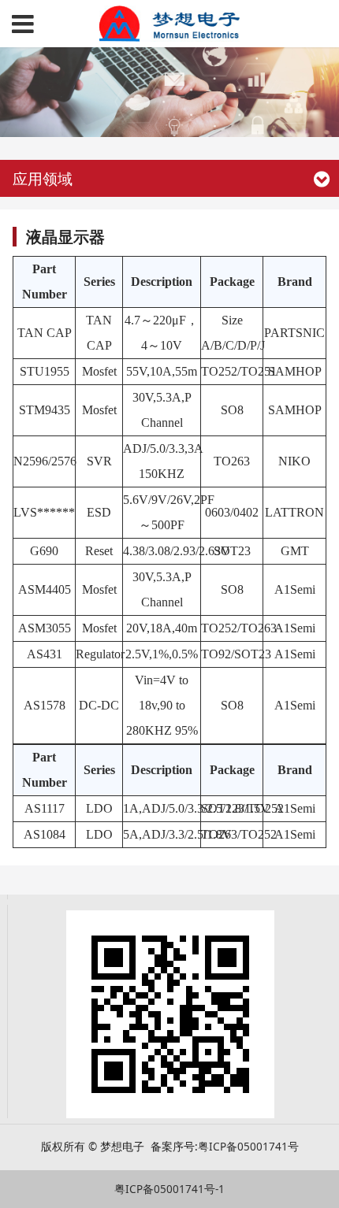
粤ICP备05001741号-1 (169, 1189)
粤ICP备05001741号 (248, 1146)
